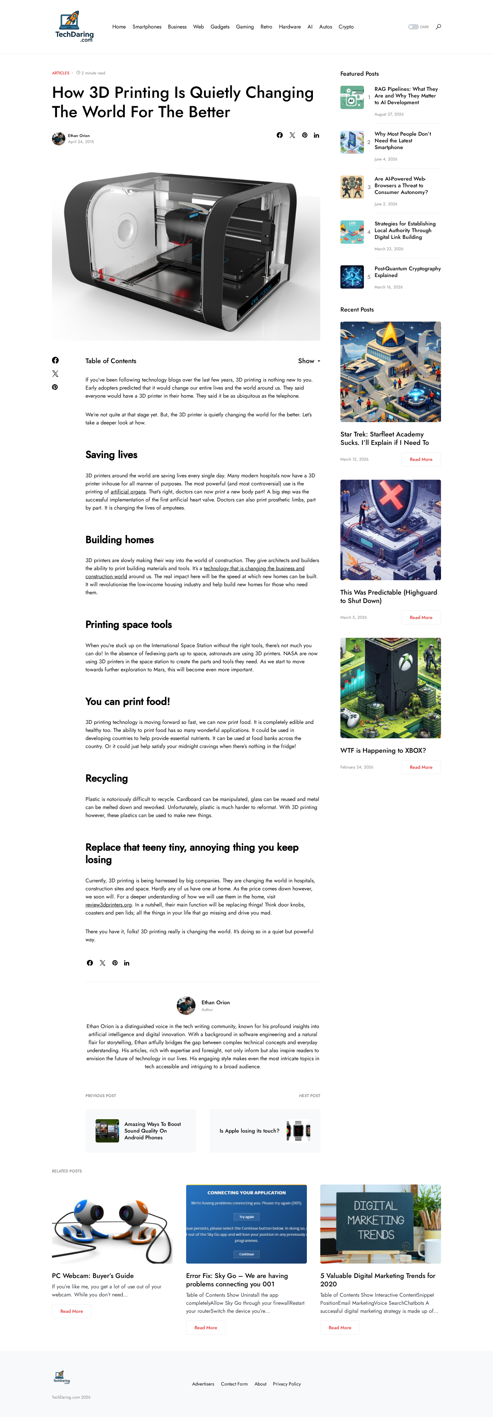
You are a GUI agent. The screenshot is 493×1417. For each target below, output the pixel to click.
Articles (60, 73)
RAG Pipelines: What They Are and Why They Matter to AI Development (406, 96)
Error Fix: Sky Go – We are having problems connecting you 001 (237, 1280)
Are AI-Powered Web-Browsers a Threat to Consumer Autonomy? (401, 186)
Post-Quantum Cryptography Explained (408, 272)
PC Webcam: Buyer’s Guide (93, 1276)
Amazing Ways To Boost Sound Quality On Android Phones (152, 1131)
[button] (418, 27)
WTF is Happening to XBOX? (383, 750)
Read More (421, 459)
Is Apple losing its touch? (249, 1131)
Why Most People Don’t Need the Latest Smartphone (403, 141)
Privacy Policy (287, 1383)
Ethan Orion (79, 136)
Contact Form (234, 1383)
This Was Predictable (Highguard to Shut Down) (388, 596)
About (260, 1383)
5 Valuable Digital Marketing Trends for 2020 (377, 1280)
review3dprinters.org (109, 904)
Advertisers (203, 1383)
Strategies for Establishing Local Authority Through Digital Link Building (405, 230)
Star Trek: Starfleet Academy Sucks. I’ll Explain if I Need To (384, 438)
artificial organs (128, 491)
